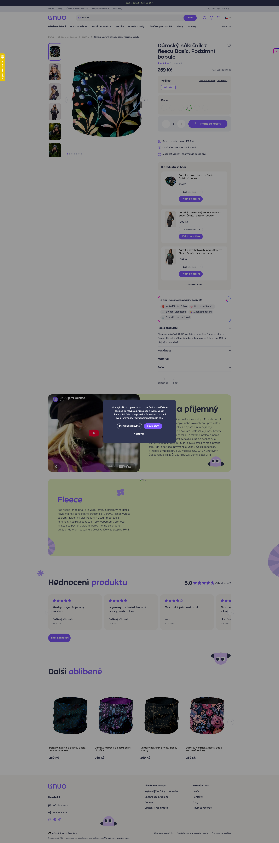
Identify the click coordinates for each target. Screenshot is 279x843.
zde (161, 418)
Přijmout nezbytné (129, 426)
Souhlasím (153, 426)
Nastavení (139, 434)
